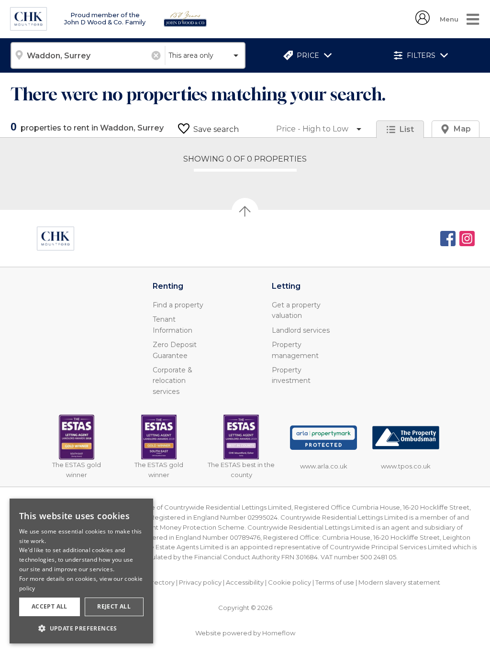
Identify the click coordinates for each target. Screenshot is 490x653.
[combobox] (88, 55)
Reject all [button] (114, 606)
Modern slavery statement (399, 582)
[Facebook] (448, 238)
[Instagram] (467, 238)
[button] (81, 628)
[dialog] (81, 571)
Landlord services (301, 330)
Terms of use (334, 582)
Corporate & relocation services (172, 381)
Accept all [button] (49, 606)
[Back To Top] (245, 211)
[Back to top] (55, 238)
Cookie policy (289, 582)
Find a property (178, 305)
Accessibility (245, 582)
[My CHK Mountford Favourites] (422, 22)
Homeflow (278, 633)
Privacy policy (200, 582)
